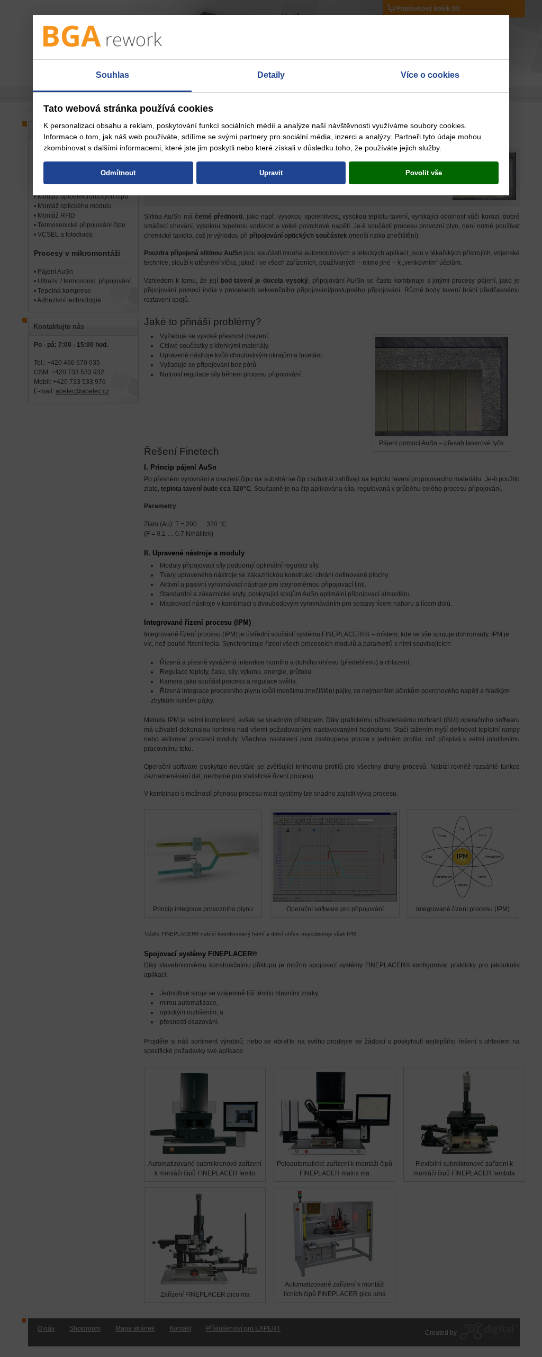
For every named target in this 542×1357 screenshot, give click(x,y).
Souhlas (112, 74)
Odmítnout (118, 173)
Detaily (271, 74)
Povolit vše (423, 173)
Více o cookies (430, 74)
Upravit (271, 173)
